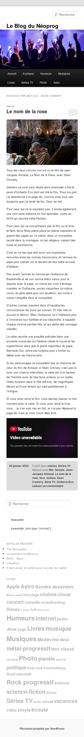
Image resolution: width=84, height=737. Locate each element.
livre (42, 478)
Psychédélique (54, 668)
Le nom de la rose (26, 111)
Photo (43, 82)
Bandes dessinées (54, 586)
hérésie (60, 470)
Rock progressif (30, 681)
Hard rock (43, 610)
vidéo (11, 710)
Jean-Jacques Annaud (52, 472)
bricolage (31, 594)
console (32, 602)
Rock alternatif (18, 674)
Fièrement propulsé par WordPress (42, 729)
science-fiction (25, 692)
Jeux (11, 629)
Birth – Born (14, 558)
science (61, 683)
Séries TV (27, 82)
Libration (12, 563)
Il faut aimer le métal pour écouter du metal (36, 568)
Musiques (64, 73)
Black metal (14, 595)
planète (46, 658)
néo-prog (12, 659)
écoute (39, 709)
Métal (64, 639)
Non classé (62, 649)
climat (64, 594)
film (51, 470)
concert (15, 601)
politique (16, 667)
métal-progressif (28, 648)
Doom (26, 610)
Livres (11, 82)
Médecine (48, 639)
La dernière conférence (22, 554)
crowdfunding (53, 602)
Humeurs (46, 73)
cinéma (52, 466)
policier (61, 659)
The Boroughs (16, 549)
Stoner (51, 692)
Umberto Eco (65, 482)
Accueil (11, 73)
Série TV (50, 482)
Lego (21, 629)
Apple (13, 586)
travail (48, 701)
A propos (28, 73)
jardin (62, 619)
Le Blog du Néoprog (32, 25)
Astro (57, 82)
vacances (66, 700)
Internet (46, 618)
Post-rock (35, 667)
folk (34, 609)
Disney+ (14, 609)
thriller (38, 702)
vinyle (23, 709)
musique (58, 628)
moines (51, 478)
